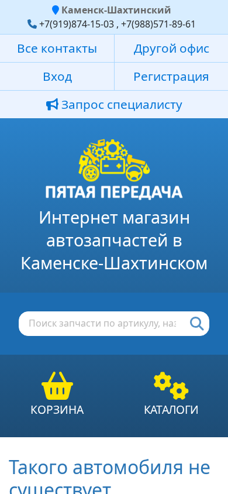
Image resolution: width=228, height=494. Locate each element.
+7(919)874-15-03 (76, 24)
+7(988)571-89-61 (158, 24)
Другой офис (171, 48)
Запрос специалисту (120, 104)
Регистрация (171, 76)
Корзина (57, 409)
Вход (57, 76)
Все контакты (57, 48)
